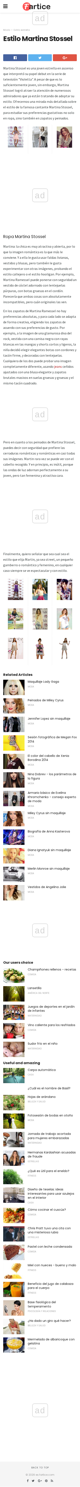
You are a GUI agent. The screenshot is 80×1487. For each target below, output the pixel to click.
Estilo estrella (22, 30)
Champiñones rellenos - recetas (52, 969)
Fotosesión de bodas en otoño (50, 1115)
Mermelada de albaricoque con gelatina (51, 1341)
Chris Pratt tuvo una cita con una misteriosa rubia (49, 1230)
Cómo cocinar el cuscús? (47, 1210)
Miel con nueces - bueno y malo (52, 1265)
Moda (6, 30)
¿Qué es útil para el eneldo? (48, 1171)
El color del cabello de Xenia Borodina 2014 (48, 758)
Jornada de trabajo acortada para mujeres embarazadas (49, 1136)
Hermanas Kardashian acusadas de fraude (52, 1154)
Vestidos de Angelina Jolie (47, 887)
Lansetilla (34, 988)
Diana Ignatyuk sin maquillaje (49, 850)
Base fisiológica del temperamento (42, 1304)
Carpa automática (42, 1070)
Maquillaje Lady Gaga (43, 682)
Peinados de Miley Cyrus (46, 700)
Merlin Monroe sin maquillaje (49, 868)
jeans (58, 366)
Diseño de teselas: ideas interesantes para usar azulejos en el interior (51, 1193)
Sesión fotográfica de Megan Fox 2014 (52, 739)
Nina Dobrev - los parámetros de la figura (52, 776)
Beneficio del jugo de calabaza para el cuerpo (50, 1286)
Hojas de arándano (42, 1097)
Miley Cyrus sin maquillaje (47, 813)
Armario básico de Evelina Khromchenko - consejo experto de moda (52, 797)
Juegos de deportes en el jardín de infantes (51, 1009)
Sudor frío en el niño (43, 1043)
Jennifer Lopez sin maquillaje (49, 718)
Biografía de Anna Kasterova (49, 831)
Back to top (40, 1467)
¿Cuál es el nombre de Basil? (49, 1088)
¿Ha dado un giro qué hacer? (49, 1321)
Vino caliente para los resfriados (51, 1025)
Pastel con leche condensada (50, 1246)
